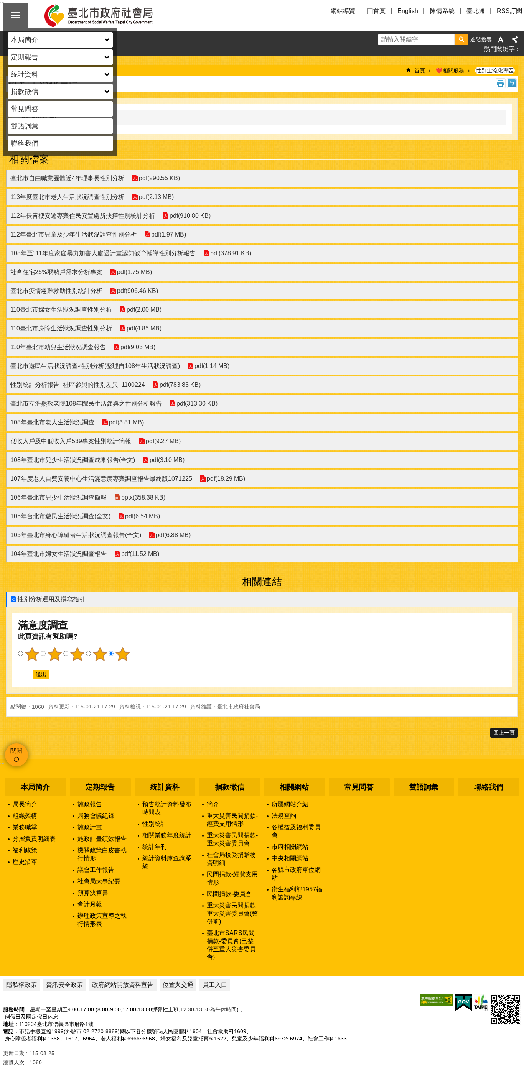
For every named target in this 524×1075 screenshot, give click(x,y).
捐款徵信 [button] (24, 91)
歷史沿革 (25, 861)
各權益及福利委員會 (296, 831)
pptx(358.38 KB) (143, 497)
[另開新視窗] (436, 1000)
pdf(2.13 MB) (156, 197)
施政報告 (89, 804)
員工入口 (215, 984)
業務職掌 (25, 827)
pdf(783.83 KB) (180, 384)
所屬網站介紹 (290, 804)
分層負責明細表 (34, 838)
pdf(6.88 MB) (173, 535)
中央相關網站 (290, 858)
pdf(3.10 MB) (167, 460)
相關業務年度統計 (166, 835)
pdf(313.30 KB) (197, 403)
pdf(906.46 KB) (137, 291)
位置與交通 (178, 984)
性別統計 (154, 823)
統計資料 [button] (24, 74)
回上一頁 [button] (504, 733)
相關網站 (294, 787)
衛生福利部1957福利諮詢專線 (297, 893)
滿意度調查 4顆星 (99, 654)
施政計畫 (89, 827)
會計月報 (89, 904)
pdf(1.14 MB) (211, 366)
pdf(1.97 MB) (168, 234)
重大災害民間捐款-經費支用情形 (232, 819)
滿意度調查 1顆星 (32, 654)
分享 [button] (515, 39)
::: (2, 762)
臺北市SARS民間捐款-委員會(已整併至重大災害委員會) (231, 945)
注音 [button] (512, 83)
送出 (25, 674)
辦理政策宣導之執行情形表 (102, 919)
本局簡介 (35, 787)
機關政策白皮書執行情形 (102, 854)
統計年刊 (154, 846)
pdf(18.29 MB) (226, 478)
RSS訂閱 (509, 11)
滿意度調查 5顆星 (122, 654)
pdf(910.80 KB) (190, 215)
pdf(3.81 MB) (126, 422)
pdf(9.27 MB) (163, 441)
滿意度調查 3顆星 (77, 654)
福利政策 (25, 850)
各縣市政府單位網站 (296, 873)
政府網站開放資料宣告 (122, 984)
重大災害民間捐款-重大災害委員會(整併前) (232, 913)
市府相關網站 (290, 846)
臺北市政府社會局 (107, 15)
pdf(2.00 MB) (144, 309)
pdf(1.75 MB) (134, 272)
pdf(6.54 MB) (142, 516)
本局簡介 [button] (24, 40)
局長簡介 (25, 804)
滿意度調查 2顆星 (54, 654)
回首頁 (376, 11)
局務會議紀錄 (95, 815)
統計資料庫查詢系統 (166, 862)
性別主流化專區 (495, 70)
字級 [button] (500, 39)
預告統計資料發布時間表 (166, 808)
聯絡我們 (24, 143)
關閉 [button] (15, 15)
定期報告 (100, 787)
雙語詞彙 (24, 126)
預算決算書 (92, 892)
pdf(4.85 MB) (144, 328)
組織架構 (25, 815)
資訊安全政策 (64, 984)
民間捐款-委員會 (229, 894)
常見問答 (24, 109)
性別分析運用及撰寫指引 (51, 599)
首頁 (419, 70)
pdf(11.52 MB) (140, 554)
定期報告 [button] (24, 57)
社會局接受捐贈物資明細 (231, 858)
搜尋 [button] (461, 39)
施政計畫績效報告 (102, 838)
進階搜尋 (481, 39)
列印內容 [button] (501, 83)
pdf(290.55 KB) (159, 178)
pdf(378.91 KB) (230, 253)
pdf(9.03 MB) (137, 347)
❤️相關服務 (450, 70)
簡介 (213, 804)
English (407, 11)
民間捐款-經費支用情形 (232, 878)
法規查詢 (284, 815)
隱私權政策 (21, 984)
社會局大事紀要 (98, 881)
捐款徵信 (229, 787)
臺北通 (475, 11)
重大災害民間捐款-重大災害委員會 (232, 839)
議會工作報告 (95, 869)
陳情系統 (442, 11)
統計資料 (165, 787)
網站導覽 (343, 11)
